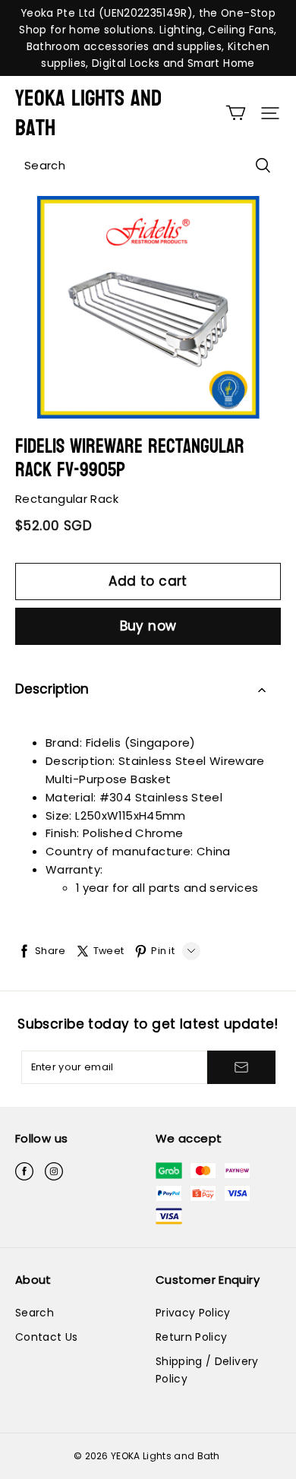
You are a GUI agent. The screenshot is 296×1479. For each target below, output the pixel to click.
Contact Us (46, 1337)
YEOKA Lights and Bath (88, 113)
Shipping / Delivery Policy (207, 1370)
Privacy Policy (193, 1312)
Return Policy (192, 1337)
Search (34, 1312)
